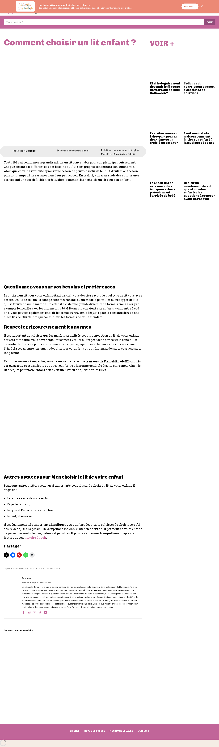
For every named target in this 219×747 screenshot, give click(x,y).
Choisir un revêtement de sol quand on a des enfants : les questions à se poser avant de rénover (199, 191)
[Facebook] (23, 612)
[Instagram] (29, 612)
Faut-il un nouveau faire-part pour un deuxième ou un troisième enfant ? (164, 138)
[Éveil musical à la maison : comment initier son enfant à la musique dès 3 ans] (199, 114)
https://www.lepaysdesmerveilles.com (36, 583)
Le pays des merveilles (14, 568)
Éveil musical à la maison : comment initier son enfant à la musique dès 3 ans (199, 138)
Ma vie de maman (34, 568)
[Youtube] (45, 612)
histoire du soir (35, 537)
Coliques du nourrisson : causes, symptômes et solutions (199, 88)
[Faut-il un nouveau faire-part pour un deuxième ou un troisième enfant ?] (165, 114)
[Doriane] (8, 151)
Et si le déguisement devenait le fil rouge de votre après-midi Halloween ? (165, 88)
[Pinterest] (34, 612)
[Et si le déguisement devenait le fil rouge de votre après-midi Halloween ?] (165, 64)
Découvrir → (190, 6)
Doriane (30, 151)
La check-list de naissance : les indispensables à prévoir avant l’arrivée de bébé (162, 189)
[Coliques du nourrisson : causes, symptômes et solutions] (199, 64)
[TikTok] (40, 612)
